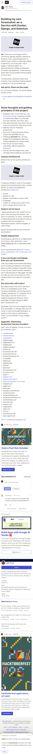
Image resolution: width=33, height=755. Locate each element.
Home (5, 727)
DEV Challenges (13, 727)
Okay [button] (4, 752)
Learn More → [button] (7, 713)
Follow (16, 567)
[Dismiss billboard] (30, 735)
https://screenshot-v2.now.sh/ (14, 381)
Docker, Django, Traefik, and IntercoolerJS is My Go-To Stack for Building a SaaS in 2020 (15, 608)
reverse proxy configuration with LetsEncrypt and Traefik (16, 252)
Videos (26, 727)
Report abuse (22, 508)
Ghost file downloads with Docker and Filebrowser (13, 626)
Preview (16, 489)
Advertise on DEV (9, 732)
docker (4, 32)
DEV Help (23, 729)
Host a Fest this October (15, 448)
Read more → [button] (16, 552)
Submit (7, 489)
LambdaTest (7, 338)
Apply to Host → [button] (8, 469)
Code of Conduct (11, 508)
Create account (26, 2)
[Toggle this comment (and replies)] (2, 498)
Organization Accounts (21, 732)
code (22, 32)
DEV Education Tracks (13, 729)
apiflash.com (7, 377)
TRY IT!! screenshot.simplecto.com (13, 420)
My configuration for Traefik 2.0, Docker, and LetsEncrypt (15, 617)
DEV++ (21, 727)
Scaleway (6, 148)
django (11, 32)
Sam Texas (9, 7)
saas (17, 32)
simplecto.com (19, 10)
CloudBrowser (8, 333)
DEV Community (6, 721)
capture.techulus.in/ (10, 379)
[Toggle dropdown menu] (30, 424)
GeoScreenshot (8, 336)
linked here (14, 190)
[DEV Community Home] (7, 2)
